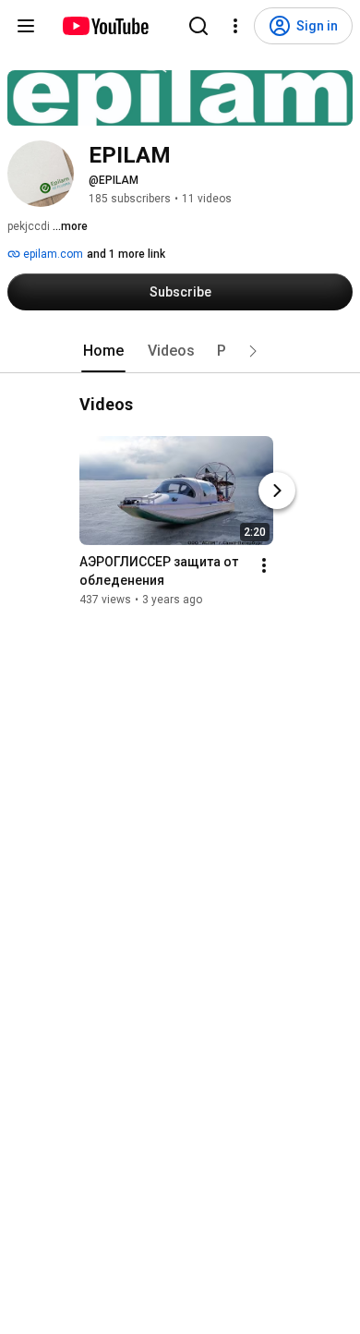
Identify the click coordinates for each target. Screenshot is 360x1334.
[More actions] (264, 565)
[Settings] (235, 26)
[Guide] (26, 26)
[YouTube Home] (105, 26)
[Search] (198, 26)
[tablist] (180, 351)
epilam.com (51, 254)
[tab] (103, 351)
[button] (253, 351)
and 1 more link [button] (126, 254)
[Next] (276, 490)
